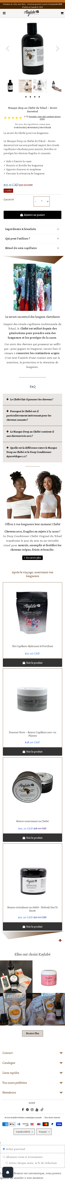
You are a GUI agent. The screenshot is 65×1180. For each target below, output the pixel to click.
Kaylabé (32, 1103)
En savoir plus (33, 557)
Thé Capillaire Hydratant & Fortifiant (32, 646)
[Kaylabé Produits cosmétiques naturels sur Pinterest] (27, 1110)
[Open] (7, 1172)
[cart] (62, 13)
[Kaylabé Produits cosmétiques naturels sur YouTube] (37, 1110)
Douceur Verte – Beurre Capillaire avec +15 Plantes (32, 734)
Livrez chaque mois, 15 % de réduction (32, 1163)
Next (57, 48)
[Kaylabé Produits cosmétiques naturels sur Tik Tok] (42, 1110)
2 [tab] (30, 96)
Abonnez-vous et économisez (24, 1157)
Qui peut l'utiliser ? (17, 238)
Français (43, 1131)
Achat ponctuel (15, 1149)
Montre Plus (32, 1033)
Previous (7, 48)
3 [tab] (34, 96)
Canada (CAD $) (23, 1131)
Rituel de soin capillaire (21, 248)
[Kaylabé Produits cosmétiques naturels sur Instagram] (32, 1110)
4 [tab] (39, 96)
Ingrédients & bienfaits (20, 229)
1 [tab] (25, 96)
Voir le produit (34, 663)
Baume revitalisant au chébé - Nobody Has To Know (32, 909)
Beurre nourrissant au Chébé (32, 821)
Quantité (9, 199)
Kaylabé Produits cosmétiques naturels (26, 1117)
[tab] (32, 399)
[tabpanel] (10, 85)
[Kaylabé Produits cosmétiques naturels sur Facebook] (23, 1110)
